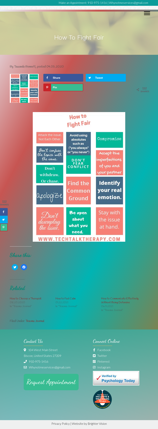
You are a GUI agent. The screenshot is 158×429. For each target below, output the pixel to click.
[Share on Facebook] (4, 212)
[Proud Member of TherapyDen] (102, 408)
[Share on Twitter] (4, 219)
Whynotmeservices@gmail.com (128, 2)
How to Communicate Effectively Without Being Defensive (120, 300)
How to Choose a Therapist (25, 299)
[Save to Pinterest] (4, 227)
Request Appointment (51, 382)
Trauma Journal (35, 321)
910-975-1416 (97, 2)
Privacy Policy (60, 423)
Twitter (102, 355)
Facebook (104, 350)
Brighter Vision (97, 423)
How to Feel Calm (65, 299)
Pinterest (103, 361)
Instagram (103, 367)
